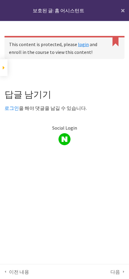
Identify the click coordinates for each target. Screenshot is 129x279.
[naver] (64, 139)
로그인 (11, 108)
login (83, 44)
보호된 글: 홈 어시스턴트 (58, 10)
